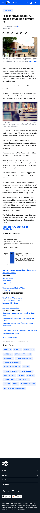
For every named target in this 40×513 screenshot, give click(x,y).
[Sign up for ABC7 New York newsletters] (18, 491)
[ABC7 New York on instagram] (13, 491)
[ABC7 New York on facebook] (4, 491)
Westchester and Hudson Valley (14, 288)
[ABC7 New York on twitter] (8, 491)
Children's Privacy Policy (29, 503)
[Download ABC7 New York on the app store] (6, 496)
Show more (32, 61)
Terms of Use (21, 505)
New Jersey (7, 280)
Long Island (7, 283)
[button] (3, 3)
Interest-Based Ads (31, 505)
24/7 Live (14, 3)
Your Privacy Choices (15, 503)
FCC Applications (18, 507)
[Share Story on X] (8, 33)
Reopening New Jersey (11, 303)
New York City (8, 278)
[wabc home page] (5, 463)
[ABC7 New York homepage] (8, 2)
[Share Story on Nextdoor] (17, 33)
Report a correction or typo (10, 337)
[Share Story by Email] (21, 33)
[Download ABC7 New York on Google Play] (17, 496)
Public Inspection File (7, 507)
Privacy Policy (5, 503)
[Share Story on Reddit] (12, 33)
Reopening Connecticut (11, 308)
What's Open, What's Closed (12, 298)
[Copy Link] (25, 33)
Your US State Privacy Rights (9, 505)
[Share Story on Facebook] (3, 33)
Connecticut (7, 290)
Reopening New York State (12, 300)
